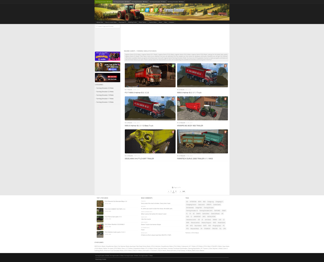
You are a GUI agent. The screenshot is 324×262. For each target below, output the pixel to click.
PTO (187, 228)
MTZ (191, 225)
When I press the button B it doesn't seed (153, 214)
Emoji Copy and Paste (160, 248)
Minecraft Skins (171, 250)
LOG (220, 219)
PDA (209, 225)
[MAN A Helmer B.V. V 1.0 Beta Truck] (150, 108)
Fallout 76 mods (108, 248)
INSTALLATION (211, 216)
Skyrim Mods (162, 250)
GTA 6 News (195, 233)
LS (223, 219)
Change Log (210, 201)
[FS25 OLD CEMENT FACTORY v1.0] (100, 211)
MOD (214, 222)
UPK (224, 228)
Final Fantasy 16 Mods (184, 250)
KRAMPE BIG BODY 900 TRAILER (190, 126)
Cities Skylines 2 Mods (215, 248)
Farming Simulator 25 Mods (102, 255)
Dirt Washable (190, 207)
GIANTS (198, 213)
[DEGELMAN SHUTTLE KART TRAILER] (150, 141)
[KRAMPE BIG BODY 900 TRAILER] (202, 108)
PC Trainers (204, 248)
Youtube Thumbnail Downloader (177, 248)
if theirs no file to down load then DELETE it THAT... (156, 235)
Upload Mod (99, 22)
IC (191, 216)
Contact (104, 259)
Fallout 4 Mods (137, 250)
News (160, 22)
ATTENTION (193, 201)
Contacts (171, 22)
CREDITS (209, 204)
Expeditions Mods (139, 248)
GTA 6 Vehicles (155, 246)
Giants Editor (153, 22)
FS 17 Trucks (128, 90)
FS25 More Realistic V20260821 (115, 224)
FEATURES (217, 210)
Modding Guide (132, 22)
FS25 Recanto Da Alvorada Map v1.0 (116, 201)
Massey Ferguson (206, 222)
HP (222, 213)
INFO (204, 216)
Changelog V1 (219, 201)
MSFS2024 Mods (99, 246)
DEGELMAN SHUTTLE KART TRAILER (139, 159)
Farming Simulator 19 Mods (104, 95)
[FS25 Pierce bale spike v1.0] (100, 219)
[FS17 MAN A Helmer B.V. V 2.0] (150, 75)
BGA (204, 201)
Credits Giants (217, 204)
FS (190, 213)
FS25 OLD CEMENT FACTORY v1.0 (115, 209)
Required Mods (195, 228)
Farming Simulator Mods (103, 2)
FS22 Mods (177, 246)
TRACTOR (214, 228)
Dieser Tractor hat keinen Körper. (151, 224)
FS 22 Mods (149, 248)
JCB (199, 219)
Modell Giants (221, 222)
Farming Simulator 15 (192, 210)
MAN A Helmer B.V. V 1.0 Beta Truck (139, 126)
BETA (199, 201)
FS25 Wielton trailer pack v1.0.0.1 (115, 232)
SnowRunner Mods (167, 246)
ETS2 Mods (117, 248)
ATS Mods (200, 246)
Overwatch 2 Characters (150, 250)
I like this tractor (146, 219)
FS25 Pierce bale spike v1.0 (113, 217)
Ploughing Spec (217, 225)
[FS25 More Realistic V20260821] (100, 226)
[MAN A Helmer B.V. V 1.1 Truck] (202, 75)
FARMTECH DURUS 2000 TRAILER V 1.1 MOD (195, 159)
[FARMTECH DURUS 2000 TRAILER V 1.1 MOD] (202, 141)
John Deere (208, 219)
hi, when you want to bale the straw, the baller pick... (157, 208)
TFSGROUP (207, 228)
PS (223, 225)
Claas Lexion (201, 204)
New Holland (198, 225)
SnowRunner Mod (111, 246)
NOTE (204, 225)
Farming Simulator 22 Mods (104, 91)
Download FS (122, 22)
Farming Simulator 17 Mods (104, 98)
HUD (187, 216)
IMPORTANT (197, 216)
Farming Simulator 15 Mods (104, 102)
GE (193, 213)
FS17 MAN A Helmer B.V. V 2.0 (137, 93)
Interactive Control (191, 219)
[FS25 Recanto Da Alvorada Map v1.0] (100, 203)
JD (202, 219)
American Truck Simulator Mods (113, 250)
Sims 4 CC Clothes (127, 248)
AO (187, 201)
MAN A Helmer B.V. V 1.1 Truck (189, 93)
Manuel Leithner (195, 222)
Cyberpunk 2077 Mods (188, 246)
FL (187, 213)
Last (183, 191)
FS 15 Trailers (181, 123)
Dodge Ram (199, 207)
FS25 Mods (98, 248)
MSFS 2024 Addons (198, 250)
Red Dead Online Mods (143, 246)
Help (165, 22)
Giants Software (215, 213)
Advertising (98, 259)
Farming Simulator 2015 (206, 210)
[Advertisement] (176, 37)
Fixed (142, 230)
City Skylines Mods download (126, 246)
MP (187, 225)
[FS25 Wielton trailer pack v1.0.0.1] (100, 234)
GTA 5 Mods (128, 250)
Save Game (226, 246)
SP (201, 228)
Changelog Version (191, 204)
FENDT (224, 210)
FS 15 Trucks (180, 90)
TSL (220, 228)
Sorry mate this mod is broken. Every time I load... (156, 203)
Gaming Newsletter (194, 248)
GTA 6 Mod (207, 246)
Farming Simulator (209, 207)
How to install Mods (111, 22)
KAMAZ (215, 219)
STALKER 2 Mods (216, 246)
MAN (187, 222)
